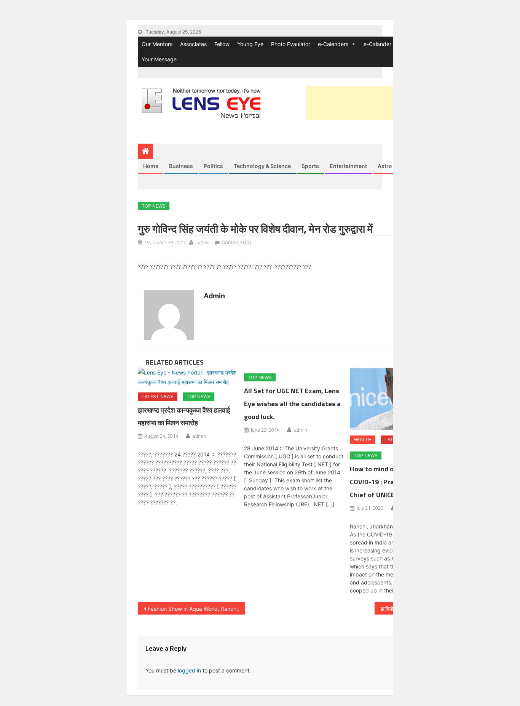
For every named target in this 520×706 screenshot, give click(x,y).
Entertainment (348, 166)
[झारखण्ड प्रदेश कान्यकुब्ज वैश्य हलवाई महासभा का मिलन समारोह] (188, 377)
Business (181, 166)
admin (202, 242)
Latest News (158, 396)
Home (150, 166)
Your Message (159, 59)
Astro (385, 166)
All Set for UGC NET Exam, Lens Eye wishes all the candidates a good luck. (292, 404)
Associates (193, 44)
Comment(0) (236, 242)
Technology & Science (262, 166)
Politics (213, 166)
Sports (310, 166)
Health (363, 439)
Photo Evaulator (290, 44)
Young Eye (250, 44)
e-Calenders (333, 44)
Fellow (222, 44)
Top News (154, 206)
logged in (189, 670)
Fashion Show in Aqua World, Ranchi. (193, 608)
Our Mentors (157, 44)
